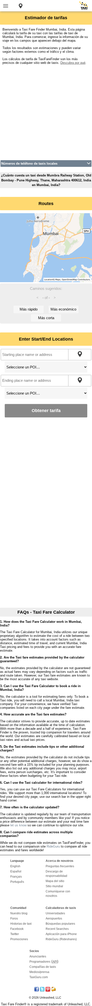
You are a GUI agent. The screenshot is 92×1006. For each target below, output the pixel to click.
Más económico (63, 309)
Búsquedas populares (60, 923)
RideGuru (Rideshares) (61, 939)
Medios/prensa (39, 972)
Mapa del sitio (55, 881)
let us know (18, 825)
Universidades (55, 913)
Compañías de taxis (42, 967)
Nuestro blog (18, 913)
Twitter (14, 934)
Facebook (17, 929)
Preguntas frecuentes (60, 866)
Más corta (46, 318)
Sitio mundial (54, 886)
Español (15, 871)
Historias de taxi (21, 923)
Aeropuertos (54, 918)
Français (16, 876)
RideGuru (53, 846)
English (15, 866)
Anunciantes (37, 956)
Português (17, 882)
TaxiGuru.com (38, 977)
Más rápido (29, 309)
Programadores (39, 961)
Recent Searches (57, 929)
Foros (14, 918)
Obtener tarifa (46, 410)
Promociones (19, 939)
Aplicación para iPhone (61, 934)
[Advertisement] (46, 111)
